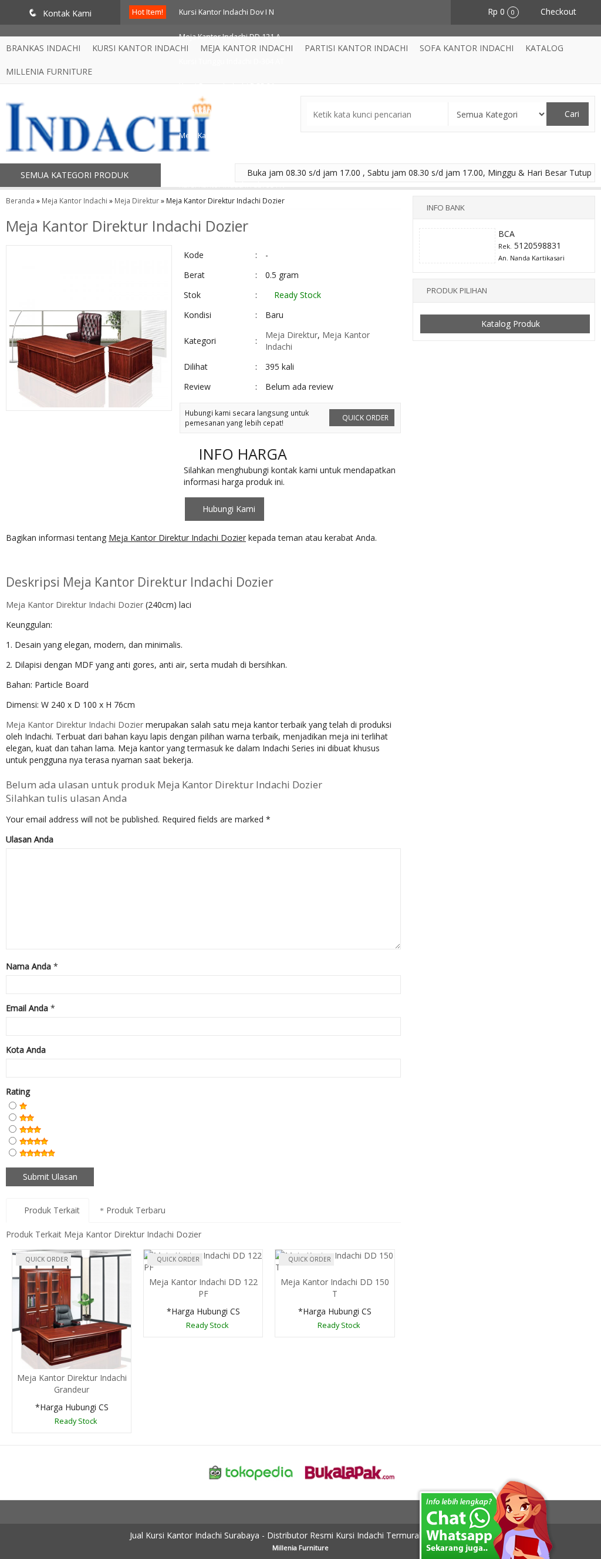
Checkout (557, 11)
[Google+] (59, 561)
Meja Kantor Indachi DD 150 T (335, 1287)
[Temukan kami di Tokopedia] (251, 1471)
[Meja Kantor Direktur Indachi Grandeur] (71, 1308)
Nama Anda (28, 966)
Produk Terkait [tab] (51, 1210)
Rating (18, 1091)
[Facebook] (15, 561)
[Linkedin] (124, 561)
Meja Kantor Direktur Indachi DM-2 (238, 135)
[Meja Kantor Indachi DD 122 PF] (203, 1260)
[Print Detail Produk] (189, 561)
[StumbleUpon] (167, 561)
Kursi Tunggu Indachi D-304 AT (231, 61)
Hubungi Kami (227, 508)
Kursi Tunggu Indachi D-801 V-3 (232, 160)
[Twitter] (37, 561)
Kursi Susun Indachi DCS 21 (227, 86)
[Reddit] (102, 561)
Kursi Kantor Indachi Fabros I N (232, 185)
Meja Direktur (136, 200)
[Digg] (80, 561)
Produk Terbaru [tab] (135, 1210)
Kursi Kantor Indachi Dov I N (226, 12)
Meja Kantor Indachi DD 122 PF (203, 1287)
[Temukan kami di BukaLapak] (350, 1471)
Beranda (20, 200)
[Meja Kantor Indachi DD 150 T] (334, 1260)
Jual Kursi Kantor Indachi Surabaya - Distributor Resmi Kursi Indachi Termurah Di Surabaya (301, 1535)
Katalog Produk (509, 323)
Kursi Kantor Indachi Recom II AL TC (239, 111)
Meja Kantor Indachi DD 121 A (230, 37)
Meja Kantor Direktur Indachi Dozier (127, 226)
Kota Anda (26, 1049)
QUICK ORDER (364, 417)
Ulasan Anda (29, 839)
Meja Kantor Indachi (74, 200)
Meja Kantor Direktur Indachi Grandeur (72, 1383)
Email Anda (27, 1007)
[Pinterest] (146, 561)
